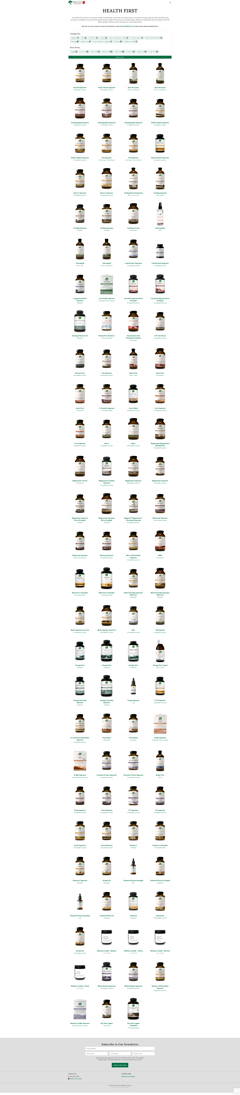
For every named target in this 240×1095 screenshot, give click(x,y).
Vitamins (118, 41)
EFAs (83, 38)
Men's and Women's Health (119, 38)
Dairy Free (95, 51)
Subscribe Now (120, 1065)
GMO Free (119, 51)
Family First (93, 38)
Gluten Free (107, 51)
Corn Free (84, 51)
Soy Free (130, 51)
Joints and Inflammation (153, 38)
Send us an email (76, 1079)
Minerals (74, 41)
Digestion (74, 38)
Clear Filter (120, 57)
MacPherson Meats (128, 1076)
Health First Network (123, 1087)
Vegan (74, 51)
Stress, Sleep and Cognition (102, 41)
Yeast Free (153, 51)
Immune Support (136, 38)
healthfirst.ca (128, 26)
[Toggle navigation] (170, 2)
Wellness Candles (131, 41)
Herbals (103, 38)
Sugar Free (142, 51)
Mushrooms (85, 41)
